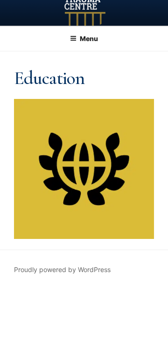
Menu (89, 38)
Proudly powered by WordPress (62, 269)
